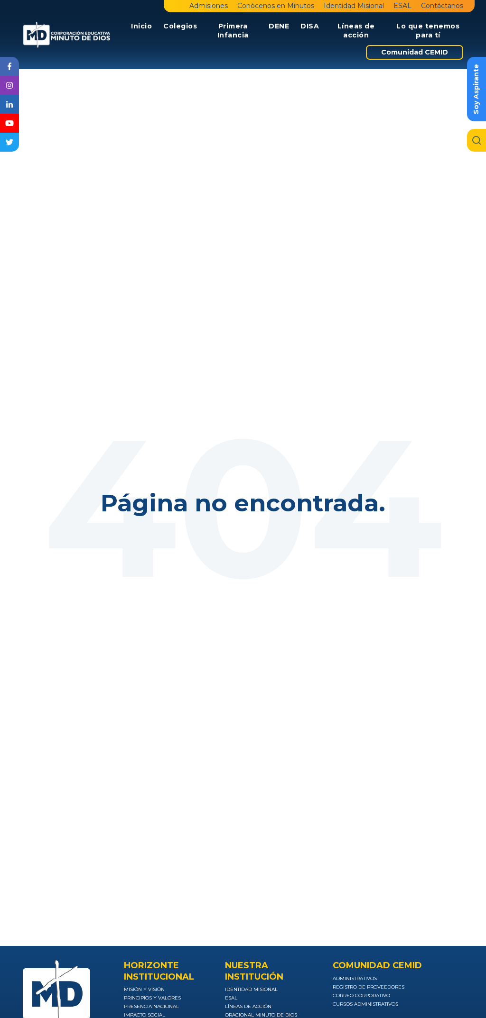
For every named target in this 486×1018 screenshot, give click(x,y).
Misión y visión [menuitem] (144, 989)
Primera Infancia (233, 31)
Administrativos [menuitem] (355, 978)
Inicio (141, 26)
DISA (309, 26)
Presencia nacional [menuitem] (151, 1006)
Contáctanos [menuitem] (442, 5)
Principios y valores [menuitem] (152, 998)
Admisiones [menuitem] (208, 5)
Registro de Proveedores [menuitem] (368, 987)
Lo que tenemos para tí (427, 31)
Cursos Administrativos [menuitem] (365, 1004)
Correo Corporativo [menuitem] (361, 995)
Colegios (180, 26)
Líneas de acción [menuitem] (248, 1006)
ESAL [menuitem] (402, 5)
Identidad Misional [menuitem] (354, 5)
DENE (279, 26)
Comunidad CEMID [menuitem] (414, 52)
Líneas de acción (356, 31)
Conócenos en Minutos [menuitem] (275, 5)
